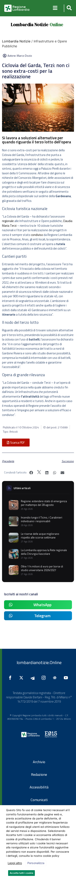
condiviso (37, 234)
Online (56, 24)
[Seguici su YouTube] (67, 678)
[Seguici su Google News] (56, 678)
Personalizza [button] (35, 863)
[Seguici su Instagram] (45, 678)
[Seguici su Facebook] (11, 678)
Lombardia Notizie (29, 24)
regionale (8, 221)
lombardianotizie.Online (39, 662)
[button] (68, 8)
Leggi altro (15, 863)
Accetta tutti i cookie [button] (21, 872)
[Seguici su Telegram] (33, 678)
